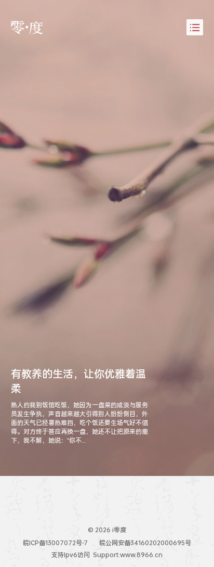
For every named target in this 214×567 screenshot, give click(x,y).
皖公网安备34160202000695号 (145, 542)
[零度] (27, 27)
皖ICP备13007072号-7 (55, 542)
